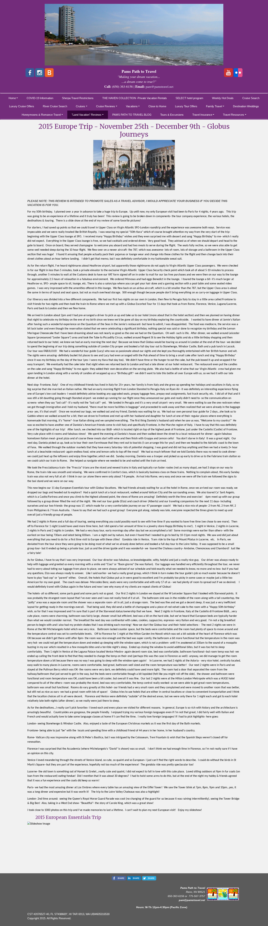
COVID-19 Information (40, 98)
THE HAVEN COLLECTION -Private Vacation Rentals (134, 98)
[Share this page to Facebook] (119, 878)
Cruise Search (250, 98)
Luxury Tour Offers (186, 106)
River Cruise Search (55, 106)
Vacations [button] (132, 106)
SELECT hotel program (189, 98)
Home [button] (12, 98)
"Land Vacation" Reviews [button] (86, 114)
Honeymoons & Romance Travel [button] (41, 114)
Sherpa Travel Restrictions (78, 98)
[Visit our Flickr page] (238, 72)
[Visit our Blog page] (49, 72)
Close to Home (157, 106)
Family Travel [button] (214, 106)
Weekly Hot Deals (223, 98)
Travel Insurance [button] (202, 114)
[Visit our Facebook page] (30, 72)
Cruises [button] (80, 106)
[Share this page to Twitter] (149, 878)
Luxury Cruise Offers (21, 106)
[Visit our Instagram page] (39, 72)
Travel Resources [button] (233, 114)
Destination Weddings (246, 106)
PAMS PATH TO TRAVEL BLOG (132, 114)
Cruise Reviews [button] (105, 106)
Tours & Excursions (172, 114)
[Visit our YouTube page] (228, 72)
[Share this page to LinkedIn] (134, 878)
